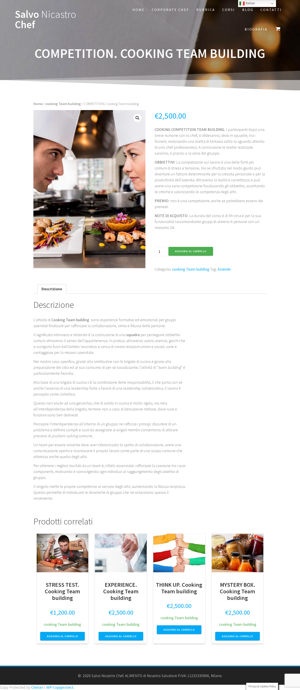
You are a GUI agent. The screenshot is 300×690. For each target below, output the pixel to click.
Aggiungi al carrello (190, 251)
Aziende (224, 269)
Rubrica (205, 9)
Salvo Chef (45, 19)
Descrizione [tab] (52, 288)
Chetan (37, 687)
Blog (247, 9)
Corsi (228, 9)
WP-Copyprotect (59, 687)
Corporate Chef (170, 9)
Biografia (256, 29)
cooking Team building (63, 104)
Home (138, 9)
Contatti (271, 9)
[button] (137, 118)
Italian (250, 3)
